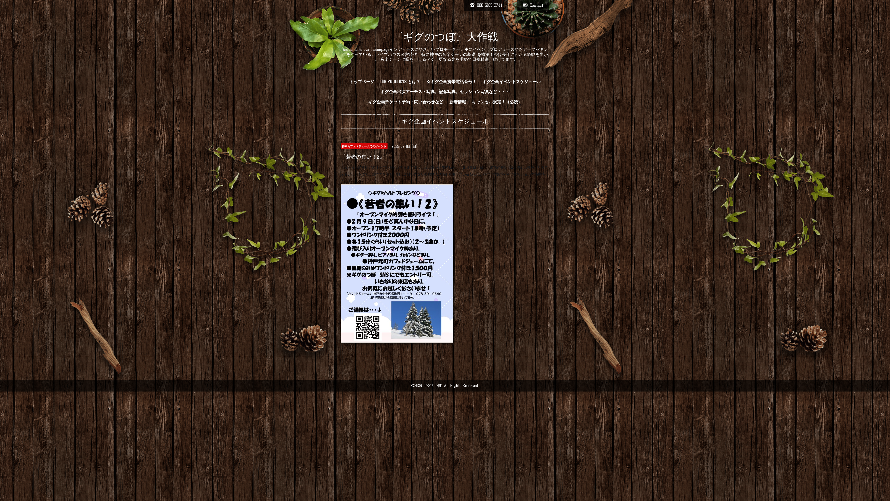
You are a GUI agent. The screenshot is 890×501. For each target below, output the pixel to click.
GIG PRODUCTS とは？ (400, 81)
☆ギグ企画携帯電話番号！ (451, 81)
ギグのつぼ (432, 385)
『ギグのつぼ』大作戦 (445, 36)
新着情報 (457, 101)
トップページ (362, 81)
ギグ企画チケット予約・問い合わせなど (405, 101)
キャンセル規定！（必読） (497, 101)
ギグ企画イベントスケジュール (512, 81)
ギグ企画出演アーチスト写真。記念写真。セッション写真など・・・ (445, 91)
